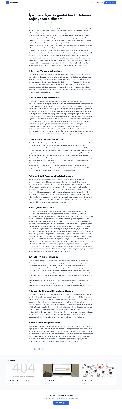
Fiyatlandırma (99, 2)
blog (34, 10)
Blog (92, 2)
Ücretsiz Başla (110, 2)
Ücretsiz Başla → (61, 403)
